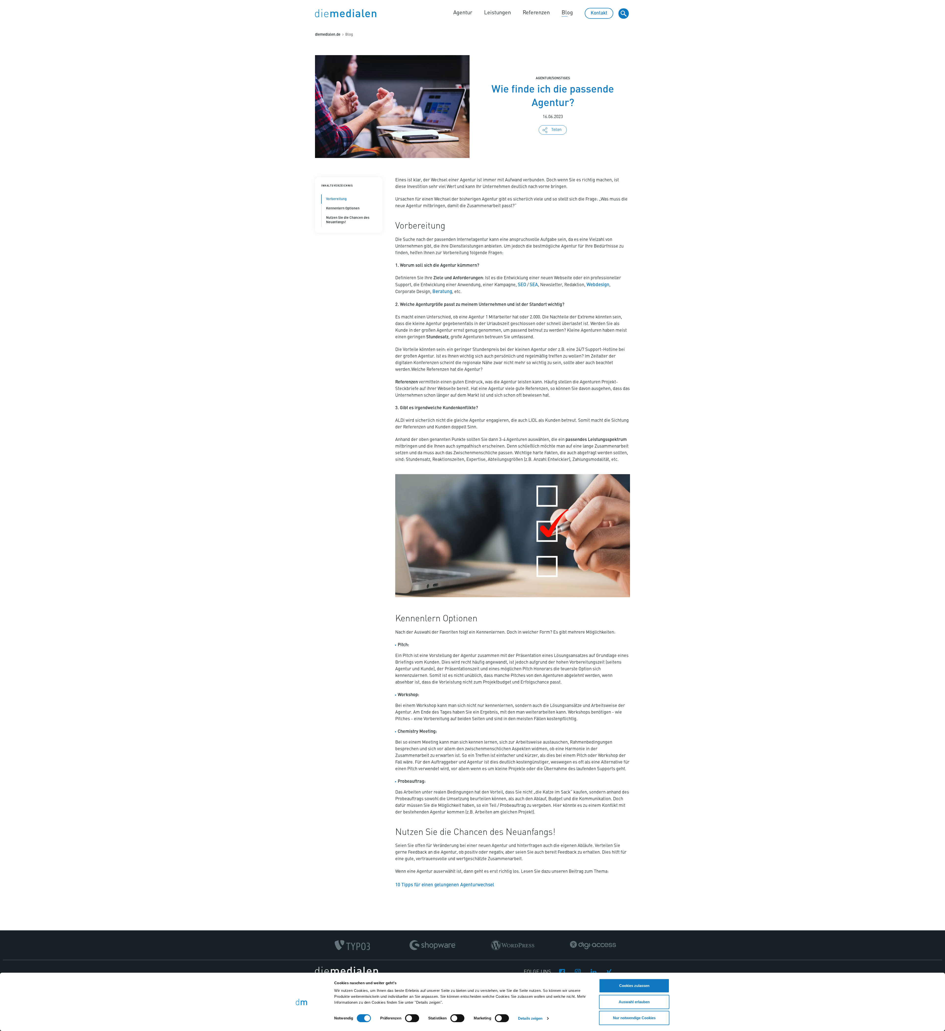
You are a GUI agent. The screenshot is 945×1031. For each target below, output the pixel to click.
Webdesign (597, 284)
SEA (534, 284)
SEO (522, 284)
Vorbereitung (336, 199)
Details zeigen (530, 1018)
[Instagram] (578, 971)
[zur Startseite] (345, 13)
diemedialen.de (327, 35)
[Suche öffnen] (623, 13)
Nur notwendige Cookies (634, 1018)
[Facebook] (562, 971)
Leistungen (497, 13)
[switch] (412, 1018)
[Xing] (609, 971)
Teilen (556, 130)
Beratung (442, 291)
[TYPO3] (352, 945)
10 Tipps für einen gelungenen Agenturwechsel (444, 885)
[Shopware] (432, 945)
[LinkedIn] (593, 971)
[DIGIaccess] (593, 945)
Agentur (462, 13)
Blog (567, 13)
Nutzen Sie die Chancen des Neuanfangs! (347, 220)
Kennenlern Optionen (343, 208)
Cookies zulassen (634, 986)
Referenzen (536, 13)
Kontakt (599, 13)
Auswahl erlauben (634, 1002)
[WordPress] (512, 945)
